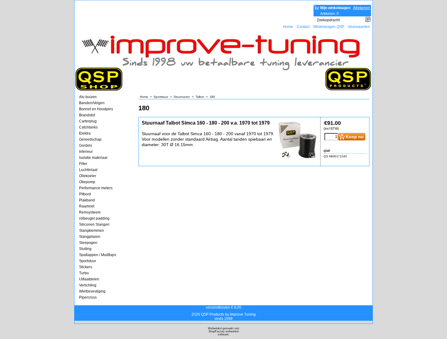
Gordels (85, 145)
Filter (83, 164)
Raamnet (86, 206)
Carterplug (88, 121)
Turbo (84, 273)
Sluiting (85, 249)
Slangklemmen (91, 230)
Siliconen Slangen (94, 224)
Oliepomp (87, 182)
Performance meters (96, 188)
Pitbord (85, 194)
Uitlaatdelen (89, 279)
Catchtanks (88, 127)
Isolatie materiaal (93, 158)
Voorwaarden (359, 27)
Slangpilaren (89, 237)
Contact (303, 27)
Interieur (86, 151)
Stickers (85, 267)
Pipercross (88, 297)
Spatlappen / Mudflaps (97, 255)
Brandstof (87, 115)
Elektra (85, 133)
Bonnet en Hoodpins (96, 109)
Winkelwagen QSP (328, 27)
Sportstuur (87, 261)
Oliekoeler (87, 176)
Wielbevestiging (92, 291)
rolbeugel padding (94, 218)
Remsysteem (90, 212)
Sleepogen (88, 243)
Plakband (87, 200)
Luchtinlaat (88, 170)
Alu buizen (88, 97)
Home (288, 27)
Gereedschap (90, 139)
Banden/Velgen (92, 103)
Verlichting (87, 285)
